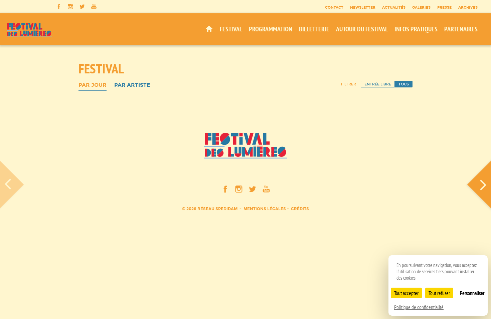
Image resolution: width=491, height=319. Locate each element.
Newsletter (362, 7)
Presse (444, 7)
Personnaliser (472, 293)
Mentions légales (264, 208)
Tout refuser (439, 293)
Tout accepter (406, 293)
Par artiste (132, 85)
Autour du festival (362, 29)
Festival (231, 29)
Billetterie (314, 29)
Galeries (421, 7)
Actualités (393, 7)
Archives (468, 7)
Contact (334, 7)
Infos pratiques (416, 29)
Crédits (300, 208)
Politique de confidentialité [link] (419, 307)
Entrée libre (377, 84)
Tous (403, 84)
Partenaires (461, 29)
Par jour (92, 85)
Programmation (270, 29)
